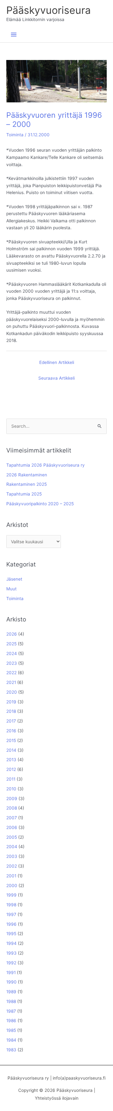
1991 (11, 972)
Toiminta (15, 134)
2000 (11, 885)
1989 (11, 991)
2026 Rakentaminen (26, 474)
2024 (11, 653)
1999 (11, 894)
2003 (11, 856)
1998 (11, 904)
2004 (11, 846)
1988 (11, 1001)
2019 (11, 701)
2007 (11, 817)
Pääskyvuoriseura (48, 10)
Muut (11, 588)
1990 (11, 981)
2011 (10, 779)
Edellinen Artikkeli (56, 362)
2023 (11, 663)
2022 (11, 672)
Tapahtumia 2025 (24, 493)
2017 (11, 721)
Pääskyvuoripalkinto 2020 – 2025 (40, 503)
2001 (11, 875)
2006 (11, 827)
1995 (11, 933)
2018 (11, 711)
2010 (11, 788)
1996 (11, 924)
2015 (11, 740)
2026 (11, 634)
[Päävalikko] (13, 34)
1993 (11, 953)
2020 (11, 692)
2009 (11, 798)
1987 (11, 1011)
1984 (11, 1040)
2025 (11, 643)
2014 (11, 750)
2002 (11, 866)
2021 (11, 682)
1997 (11, 914)
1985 (11, 1030)
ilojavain (70, 1098)
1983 (11, 1049)
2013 (11, 759)
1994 (11, 943)
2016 (11, 730)
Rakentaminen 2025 (26, 484)
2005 (11, 837)
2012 (11, 769)
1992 (11, 962)
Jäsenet (14, 579)
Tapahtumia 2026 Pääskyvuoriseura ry (45, 465)
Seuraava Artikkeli (56, 378)
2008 (11, 807)
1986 (11, 1020)
